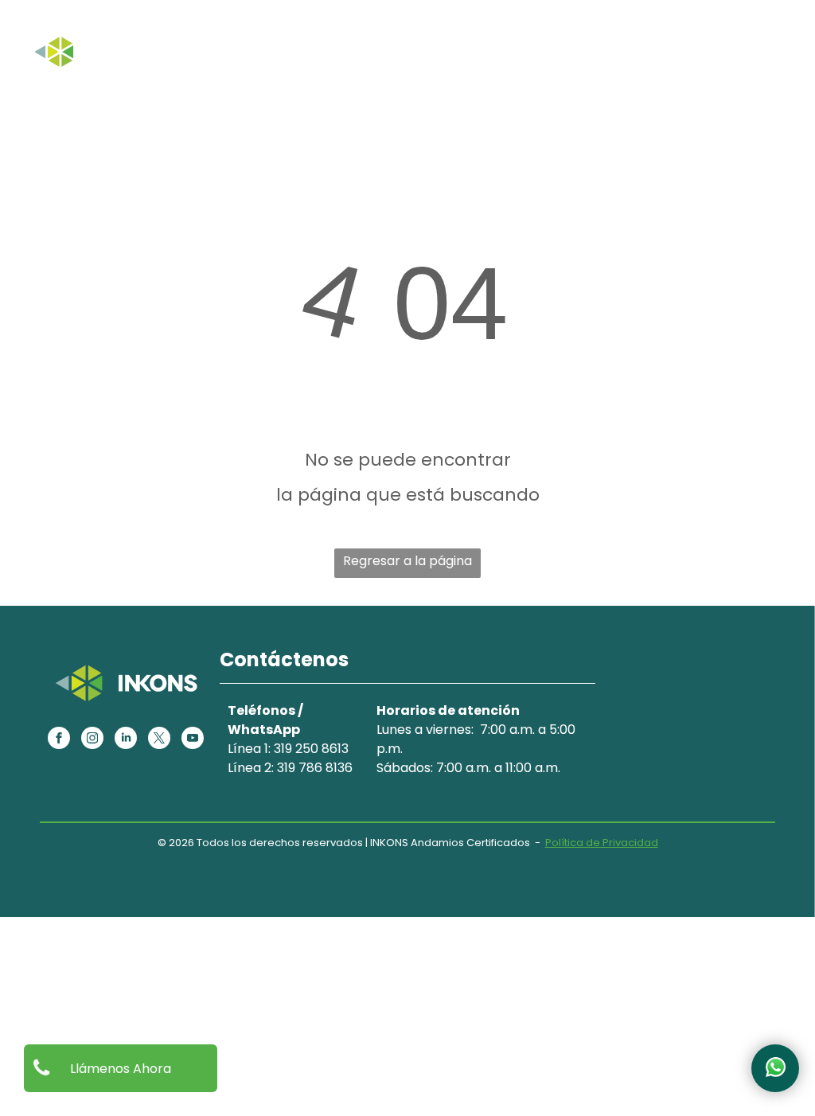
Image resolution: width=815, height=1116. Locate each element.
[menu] (780, 34)
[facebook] (59, 740)
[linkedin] (126, 740)
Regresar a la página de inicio (407, 565)
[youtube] (192, 740)
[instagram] (92, 740)
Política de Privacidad (601, 842)
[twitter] (159, 740)
